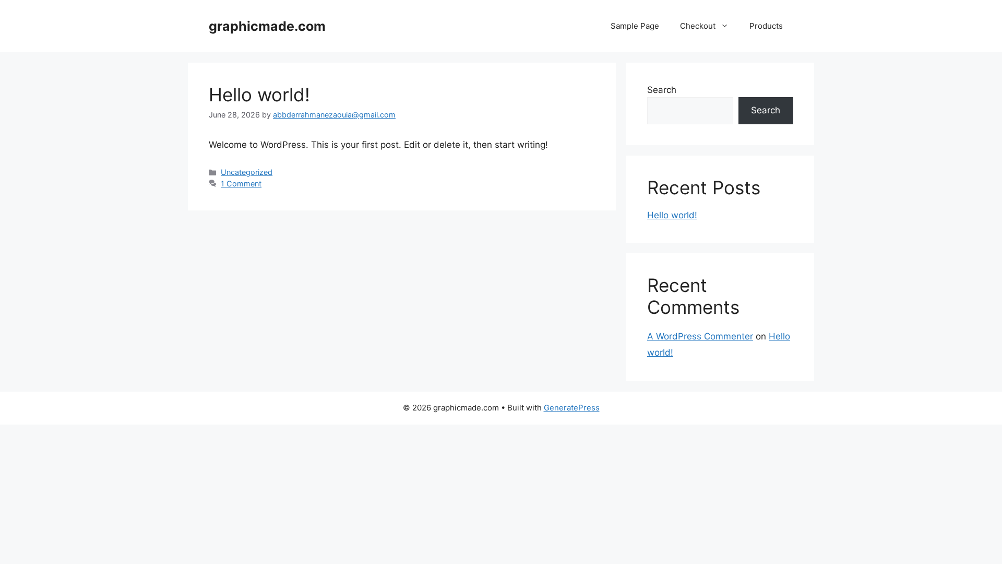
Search (661, 90)
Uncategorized (246, 172)
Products (766, 26)
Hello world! (259, 94)
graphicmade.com (267, 26)
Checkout (697, 26)
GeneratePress (572, 408)
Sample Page (635, 26)
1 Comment (241, 183)
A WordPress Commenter (700, 336)
